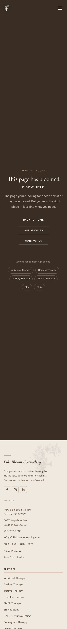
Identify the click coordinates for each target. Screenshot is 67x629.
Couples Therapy (47, 270)
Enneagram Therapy (15, 622)
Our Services (33, 230)
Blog (27, 287)
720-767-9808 (12, 531)
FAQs (39, 287)
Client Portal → (12, 551)
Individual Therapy (21, 270)
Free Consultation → (16, 557)
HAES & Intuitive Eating (17, 616)
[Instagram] (15, 489)
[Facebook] (7, 489)
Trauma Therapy (46, 278)
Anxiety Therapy (21, 278)
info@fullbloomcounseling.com (22, 537)
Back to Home (33, 219)
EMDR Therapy (12, 603)
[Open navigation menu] (60, 8)
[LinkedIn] (23, 489)
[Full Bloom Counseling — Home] (6, 8)
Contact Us (33, 240)
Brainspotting (11, 609)
